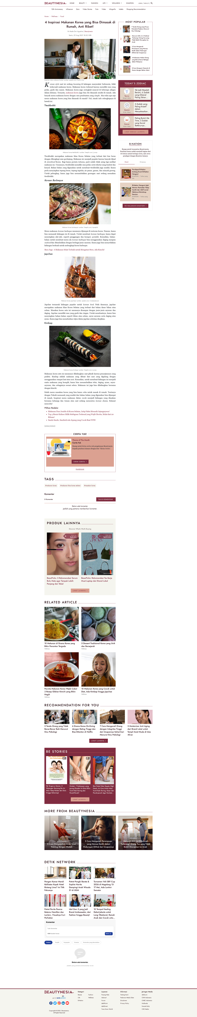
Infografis (112, 9)
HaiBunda (145, 1003)
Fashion (90, 995)
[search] (152, 3)
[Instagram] (59, 1003)
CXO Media (145, 1009)
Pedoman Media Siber (127, 998)
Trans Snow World (107, 1009)
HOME (72, 3)
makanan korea (72, 93)
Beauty (80, 995)
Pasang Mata (105, 995)
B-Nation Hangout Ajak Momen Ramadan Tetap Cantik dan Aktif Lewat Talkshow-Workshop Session (140, 190)
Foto (96, 9)
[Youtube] (67, 1003)
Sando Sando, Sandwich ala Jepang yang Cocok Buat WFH (72, 420)
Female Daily (146, 1006)
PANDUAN (80, 469)
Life (79, 998)
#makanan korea (51, 485)
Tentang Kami (124, 995)
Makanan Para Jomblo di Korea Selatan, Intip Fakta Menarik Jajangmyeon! (79, 411)
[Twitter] (55, 1003)
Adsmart (104, 998)
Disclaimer (123, 1000)
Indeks (121, 9)
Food (62, 16)
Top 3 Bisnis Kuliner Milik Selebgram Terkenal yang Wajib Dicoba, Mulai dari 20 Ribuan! (81, 415)
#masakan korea (89, 485)
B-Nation (80, 1000)
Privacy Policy (124, 1003)
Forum (103, 1000)
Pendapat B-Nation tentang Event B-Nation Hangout (140, 171)
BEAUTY (82, 3)
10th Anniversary (57, 9)
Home (46, 16)
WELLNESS (116, 3)
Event (126, 162)
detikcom (144, 995)
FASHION (94, 3)
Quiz (77, 9)
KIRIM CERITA (79, 462)
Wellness (54, 16)
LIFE (104, 3)
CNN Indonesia (146, 998)
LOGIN (140, 3)
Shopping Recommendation (136, 9)
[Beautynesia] (55, 3)
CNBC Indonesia (147, 1000)
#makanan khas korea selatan (70, 485)
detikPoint (104, 1003)
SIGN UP (146, 3)
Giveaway (143, 162)
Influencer (69, 9)
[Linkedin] (63, 1003)
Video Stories (87, 9)
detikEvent (104, 1006)
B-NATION (130, 3)
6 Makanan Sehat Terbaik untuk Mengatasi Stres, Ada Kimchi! (79, 250)
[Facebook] (51, 1003)
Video (104, 9)
